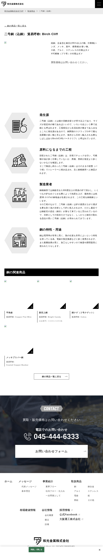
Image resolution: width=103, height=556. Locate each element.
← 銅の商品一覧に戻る (15, 26)
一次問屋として (53, 496)
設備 (47, 524)
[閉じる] (99, 550)
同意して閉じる (36, 549)
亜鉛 (76, 500)
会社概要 (49, 515)
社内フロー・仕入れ (55, 491)
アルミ (77, 491)
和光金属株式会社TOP (13, 11)
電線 (76, 496)
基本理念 (26, 491)
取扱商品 (31, 11)
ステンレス (93, 491)
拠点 (47, 520)
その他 (91, 500)
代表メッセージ (29, 486)
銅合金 (91, 486)
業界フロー (51, 486)
